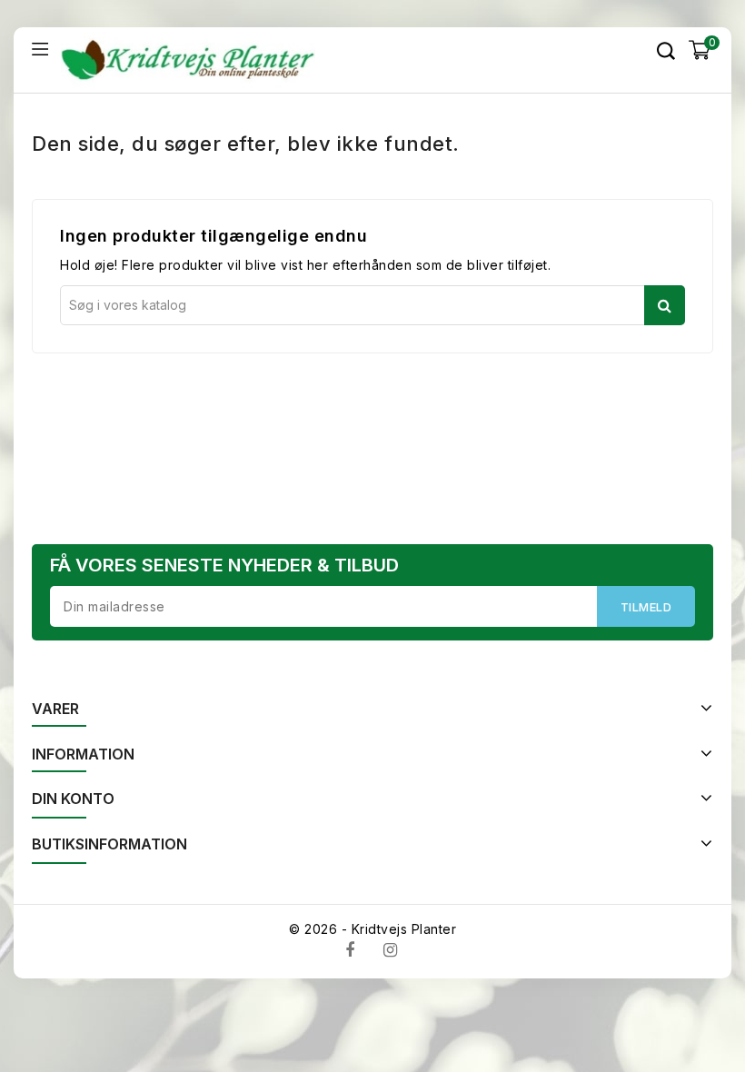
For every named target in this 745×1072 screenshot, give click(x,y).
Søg (664, 305)
